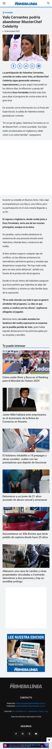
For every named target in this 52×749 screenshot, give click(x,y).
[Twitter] (29, 733)
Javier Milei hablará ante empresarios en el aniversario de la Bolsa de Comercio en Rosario (24, 418)
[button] (6, 3)
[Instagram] (22, 733)
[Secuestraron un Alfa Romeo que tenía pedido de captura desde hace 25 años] (26, 519)
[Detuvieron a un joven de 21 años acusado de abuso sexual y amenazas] (26, 481)
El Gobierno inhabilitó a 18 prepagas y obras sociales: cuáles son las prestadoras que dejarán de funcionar (25, 459)
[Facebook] (16, 733)
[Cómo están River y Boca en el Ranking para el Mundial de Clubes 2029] (26, 362)
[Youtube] (36, 733)
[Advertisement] (26, 167)
